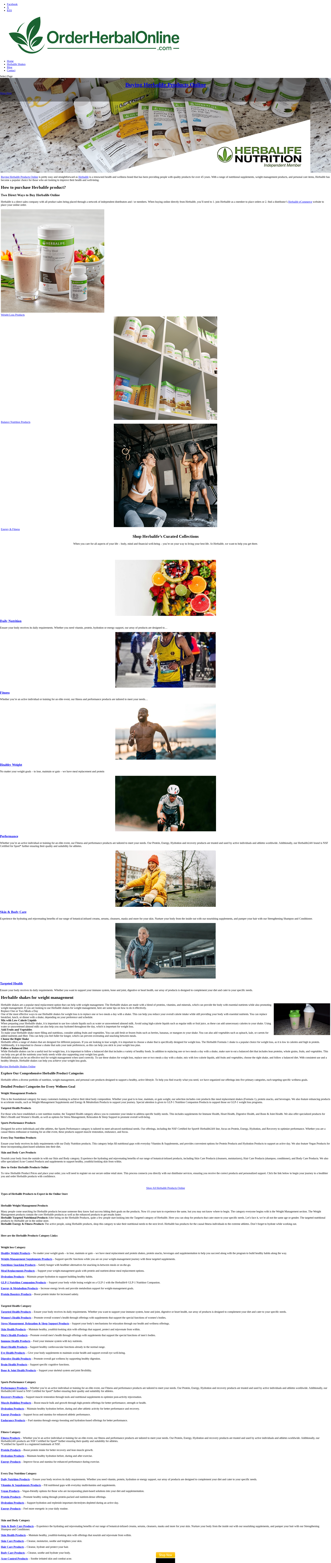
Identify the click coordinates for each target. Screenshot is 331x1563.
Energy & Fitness (10, 529)
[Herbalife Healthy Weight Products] (165, 732)
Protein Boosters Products (16, 1294)
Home (10, 61)
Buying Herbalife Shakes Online (18, 1066)
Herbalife (83, 176)
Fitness (5, 692)
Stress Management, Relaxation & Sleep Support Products (35, 1323)
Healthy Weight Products (15, 1253)
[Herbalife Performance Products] (165, 803)
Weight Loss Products (13, 314)
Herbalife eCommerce (300, 201)
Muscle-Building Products (16, 1402)
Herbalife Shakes (16, 64)
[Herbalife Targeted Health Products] (165, 951)
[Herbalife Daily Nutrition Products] (165, 588)
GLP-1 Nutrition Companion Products (23, 1282)
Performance (9, 836)
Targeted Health (11, 983)
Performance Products (14, 1387)
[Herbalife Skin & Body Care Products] (165, 878)
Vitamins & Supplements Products (21, 1485)
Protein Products (11, 1496)
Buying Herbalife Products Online (165, 85)
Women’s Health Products (16, 1317)
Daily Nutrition (11, 621)
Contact (11, 70)
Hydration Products (12, 1276)
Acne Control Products (14, 1558)
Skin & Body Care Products (17, 1526)
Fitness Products (10, 1437)
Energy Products (11, 1414)
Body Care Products (13, 1552)
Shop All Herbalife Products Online (165, 1188)
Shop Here (6, 93)
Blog (9, 67)
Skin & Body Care (13, 912)
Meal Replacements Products (18, 1270)
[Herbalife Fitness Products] (165, 660)
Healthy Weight (11, 765)
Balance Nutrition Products (15, 422)
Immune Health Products (15, 1341)
